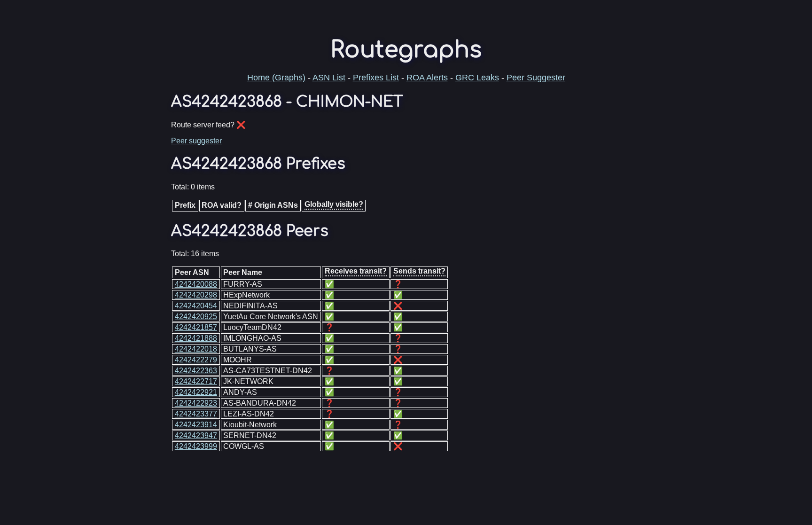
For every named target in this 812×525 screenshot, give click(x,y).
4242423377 (196, 414)
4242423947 (196, 435)
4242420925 (196, 317)
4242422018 (196, 349)
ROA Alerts (427, 77)
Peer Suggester (536, 77)
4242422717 (196, 381)
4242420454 (196, 306)
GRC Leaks (477, 77)
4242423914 (196, 425)
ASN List (328, 77)
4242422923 (196, 403)
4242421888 (196, 338)
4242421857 (196, 327)
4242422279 (196, 360)
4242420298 (196, 295)
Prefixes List (376, 77)
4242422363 (196, 371)
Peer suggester (196, 141)
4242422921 (196, 392)
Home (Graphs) (276, 77)
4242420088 (196, 284)
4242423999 (196, 446)
